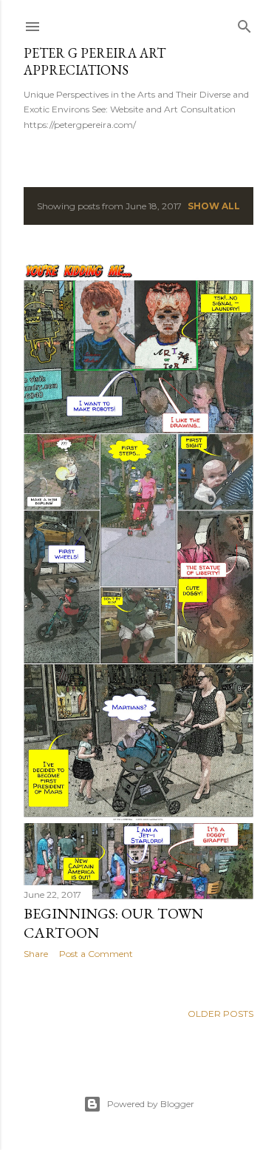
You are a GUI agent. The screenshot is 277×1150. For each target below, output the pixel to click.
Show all (214, 206)
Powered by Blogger (150, 1103)
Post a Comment (96, 953)
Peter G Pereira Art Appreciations (94, 61)
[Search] (244, 23)
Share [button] (36, 953)
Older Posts (220, 1013)
